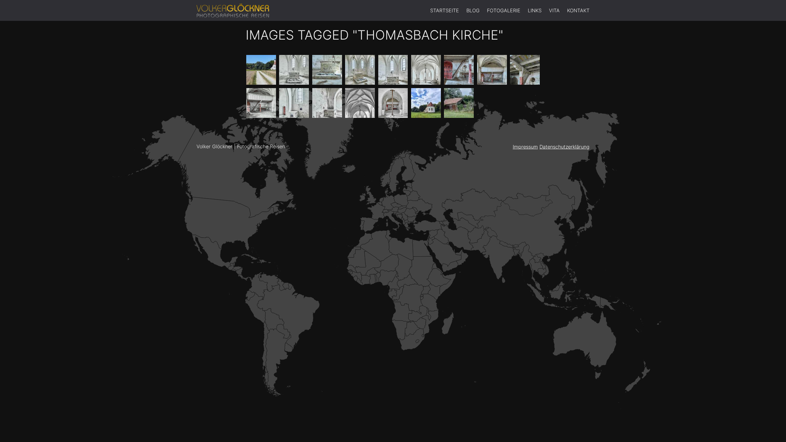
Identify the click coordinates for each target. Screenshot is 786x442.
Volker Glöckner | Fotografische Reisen (240, 146)
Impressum (525, 147)
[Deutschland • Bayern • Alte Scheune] (459, 103)
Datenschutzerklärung (564, 147)
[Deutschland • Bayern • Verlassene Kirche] (261, 70)
